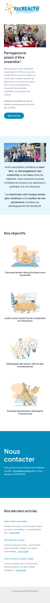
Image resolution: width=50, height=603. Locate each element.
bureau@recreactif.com (23, 471)
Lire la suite (14, 533)
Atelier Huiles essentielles (15, 521)
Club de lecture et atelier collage (18, 559)
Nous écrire (14, 115)
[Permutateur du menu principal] (47, 8)
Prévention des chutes (14, 540)
